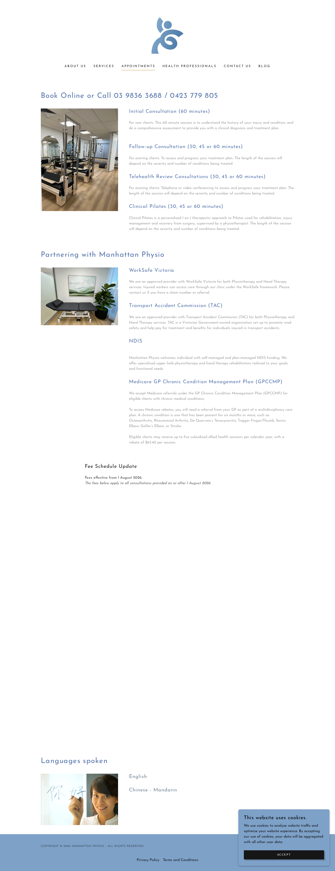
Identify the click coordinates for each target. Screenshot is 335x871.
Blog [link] (264, 66)
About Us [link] (75, 66)
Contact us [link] (237, 66)
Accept (284, 854)
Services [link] (103, 66)
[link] (167, 35)
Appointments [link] (138, 66)
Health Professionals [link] (189, 66)
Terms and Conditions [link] (180, 860)
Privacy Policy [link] (148, 860)
